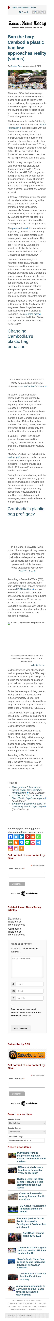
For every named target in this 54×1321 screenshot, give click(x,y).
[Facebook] (10, 836)
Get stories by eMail (27, 1307)
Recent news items (19, 1147)
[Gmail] (16, 848)
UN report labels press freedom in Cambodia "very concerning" (30, 1170)
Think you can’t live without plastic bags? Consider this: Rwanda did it (27, 790)
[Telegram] (38, 842)
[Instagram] (10, 848)
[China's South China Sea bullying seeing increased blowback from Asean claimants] (11, 1261)
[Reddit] (32, 836)
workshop (13, 457)
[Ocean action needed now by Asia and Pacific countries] (13, 1196)
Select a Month (14, 1119)
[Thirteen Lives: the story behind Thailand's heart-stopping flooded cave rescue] (12, 1181)
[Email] (10, 842)
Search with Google (15, 1137)
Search (24, 12)
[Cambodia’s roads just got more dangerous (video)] (17, 922)
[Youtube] (41, 12)
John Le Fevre (37, 665)
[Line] (27, 842)
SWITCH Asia (26, 571)
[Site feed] (44, 12)
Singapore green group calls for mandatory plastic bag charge (29, 805)
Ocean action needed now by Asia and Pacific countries (32, 1196)
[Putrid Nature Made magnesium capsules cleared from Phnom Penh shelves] (12, 1154)
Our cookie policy (27, 1304)
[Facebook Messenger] (21, 842)
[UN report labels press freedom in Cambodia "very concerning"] (12, 1169)
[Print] (16, 842)
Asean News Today (22, 1316)
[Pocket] (32, 842)
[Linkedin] (21, 836)
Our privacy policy (21, 1301)
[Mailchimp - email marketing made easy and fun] (24, 893)
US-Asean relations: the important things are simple (33, 1209)
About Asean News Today (24, 7)
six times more (31, 314)
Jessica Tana (16, 66)
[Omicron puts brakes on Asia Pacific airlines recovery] (13, 1276)
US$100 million (24, 589)
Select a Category (15, 1128)
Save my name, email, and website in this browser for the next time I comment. (26, 1012)
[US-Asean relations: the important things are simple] (13, 1208)
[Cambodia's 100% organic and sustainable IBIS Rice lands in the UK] (12, 1249)
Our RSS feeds (35, 1310)
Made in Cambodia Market (30, 386)
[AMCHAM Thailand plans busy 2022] (14, 1237)
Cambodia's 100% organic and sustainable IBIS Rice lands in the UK (32, 1250)
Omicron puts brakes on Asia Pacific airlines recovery (33, 1276)
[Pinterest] (37, 12)
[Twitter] (33, 12)
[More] (21, 848)
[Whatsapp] (38, 836)
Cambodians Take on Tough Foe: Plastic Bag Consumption (28, 797)
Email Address (16, 868)
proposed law (19, 228)
